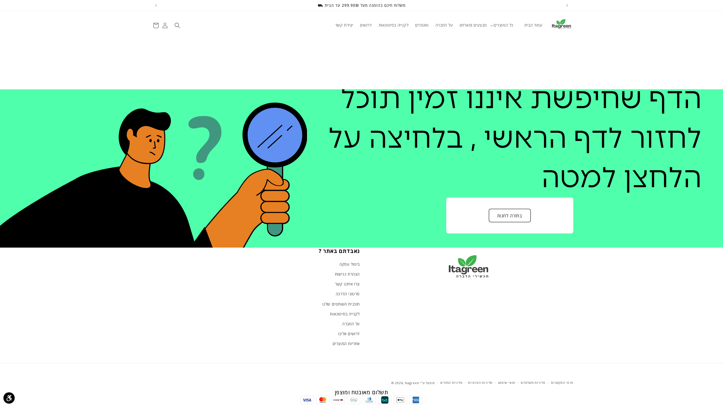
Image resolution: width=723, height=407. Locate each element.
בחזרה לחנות (509, 215)
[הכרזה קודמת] (567, 5)
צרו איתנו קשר (347, 284)
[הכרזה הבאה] (156, 5)
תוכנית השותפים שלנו (341, 304)
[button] (505, 25)
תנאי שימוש (506, 383)
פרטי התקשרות (562, 383)
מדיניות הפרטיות (480, 383)
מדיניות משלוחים (533, 383)
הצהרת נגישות (347, 274)
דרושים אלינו (349, 334)
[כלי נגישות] (9, 398)
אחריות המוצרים (346, 344)
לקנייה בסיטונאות (345, 314)
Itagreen (412, 383)
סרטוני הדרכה (348, 294)
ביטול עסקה (349, 264)
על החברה (351, 324)
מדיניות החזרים (451, 383)
